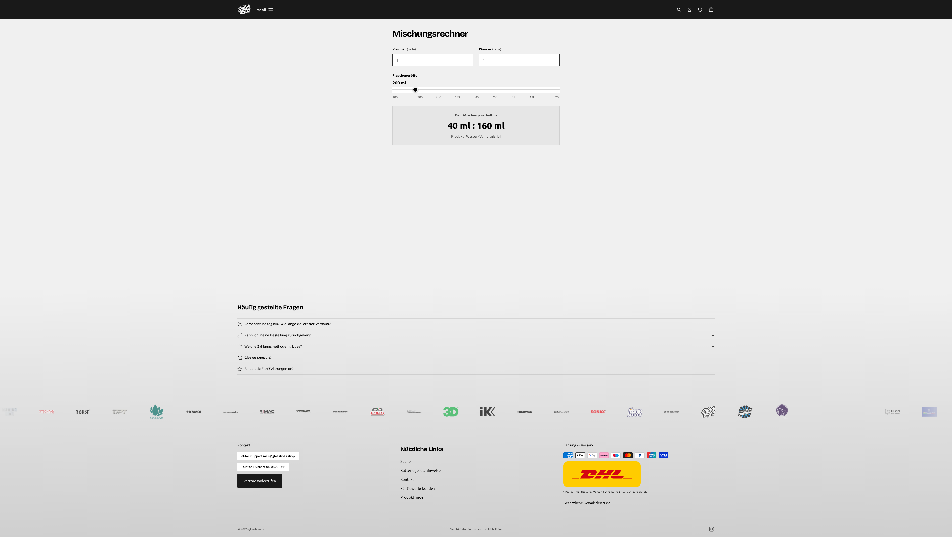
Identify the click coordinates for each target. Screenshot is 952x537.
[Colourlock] (312, 411)
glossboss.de (256, 529)
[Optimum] (91, 411)
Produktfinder (412, 497)
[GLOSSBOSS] (679, 411)
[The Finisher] (275, 411)
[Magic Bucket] (606, 411)
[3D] (422, 411)
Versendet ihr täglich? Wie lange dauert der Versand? (287, 324)
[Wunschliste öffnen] (700, 9)
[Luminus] (790, 411)
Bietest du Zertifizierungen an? (269, 369)
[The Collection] (643, 411)
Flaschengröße (404, 75)
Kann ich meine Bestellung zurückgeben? (277, 335)
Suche (405, 461)
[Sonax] (569, 411)
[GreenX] (128, 411)
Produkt (404, 49)
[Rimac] (238, 411)
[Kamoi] (164, 411)
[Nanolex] (753, 411)
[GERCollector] (532, 411)
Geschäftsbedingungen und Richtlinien (476, 529)
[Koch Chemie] (385, 411)
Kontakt (407, 479)
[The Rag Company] (716, 411)
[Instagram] (712, 529)
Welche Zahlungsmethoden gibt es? (273, 346)
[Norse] (54, 411)
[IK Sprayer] (459, 411)
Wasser (490, 49)
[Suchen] (678, 9)
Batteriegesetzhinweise (420, 470)
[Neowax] (495, 411)
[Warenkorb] (711, 9)
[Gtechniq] (17, 411)
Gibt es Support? (258, 358)
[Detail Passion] (827, 411)
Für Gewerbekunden (417, 488)
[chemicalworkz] (201, 411)
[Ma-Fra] (348, 411)
